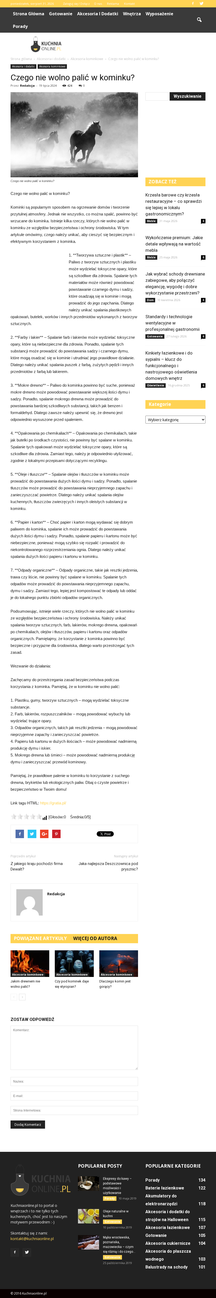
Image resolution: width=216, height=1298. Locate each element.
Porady (20, 26)
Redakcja (27, 85)
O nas (98, 4)
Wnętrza (132, 14)
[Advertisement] (143, 44)
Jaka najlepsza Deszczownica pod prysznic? (108, 866)
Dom (150, 300)
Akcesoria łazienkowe (167, 1227)
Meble (151, 221)
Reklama (113, 4)
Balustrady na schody (166, 1267)
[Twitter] (201, 3)
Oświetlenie (155, 385)
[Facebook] (193, 3)
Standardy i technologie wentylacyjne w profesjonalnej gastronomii (172, 323)
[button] (199, 20)
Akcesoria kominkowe (52, 66)
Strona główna (28, 14)
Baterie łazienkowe (164, 1188)
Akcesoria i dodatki (97, 14)
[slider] (26, 816)
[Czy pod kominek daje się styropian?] (74, 963)
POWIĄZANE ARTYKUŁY (40, 938)
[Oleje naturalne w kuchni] (88, 1216)
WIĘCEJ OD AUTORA (95, 938)
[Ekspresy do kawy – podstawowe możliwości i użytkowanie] (88, 1183)
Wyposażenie (159, 14)
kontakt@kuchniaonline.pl (32, 1238)
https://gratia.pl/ (53, 803)
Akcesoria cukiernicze (167, 1243)
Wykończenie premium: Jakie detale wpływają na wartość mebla (174, 244)
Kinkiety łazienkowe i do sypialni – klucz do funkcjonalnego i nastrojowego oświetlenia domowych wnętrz (171, 365)
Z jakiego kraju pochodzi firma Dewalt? (37, 866)
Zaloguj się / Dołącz (76, 4)
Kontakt (129, 4)
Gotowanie (60, 14)
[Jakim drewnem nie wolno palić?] (30, 963)
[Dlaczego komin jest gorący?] (118, 963)
